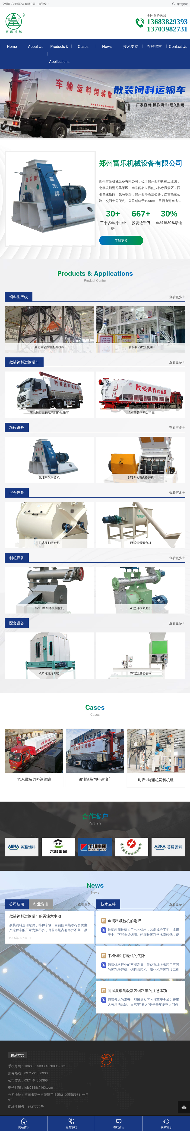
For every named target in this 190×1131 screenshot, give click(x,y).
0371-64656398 (36, 1073)
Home (12, 46)
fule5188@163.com (38, 1087)
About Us (35, 46)
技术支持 (130, 46)
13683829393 (34, 1065)
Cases (83, 46)
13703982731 (56, 1065)
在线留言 (154, 46)
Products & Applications (59, 54)
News (107, 46)
